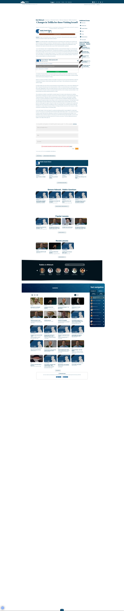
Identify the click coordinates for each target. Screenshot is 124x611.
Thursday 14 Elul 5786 (26, 4)
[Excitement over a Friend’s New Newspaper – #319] (42, 224)
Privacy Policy (48, 151)
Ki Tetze (50, 250)
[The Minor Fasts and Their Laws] (68, 224)
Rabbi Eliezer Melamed (65, 228)
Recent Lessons (62, 241)
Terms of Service (53, 151)
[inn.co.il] (92, 2)
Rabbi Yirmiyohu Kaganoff (52, 253)
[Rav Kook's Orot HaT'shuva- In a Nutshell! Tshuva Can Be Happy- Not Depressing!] (55, 224)
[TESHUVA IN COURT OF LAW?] (42, 249)
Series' (101, 291)
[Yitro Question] (68, 173)
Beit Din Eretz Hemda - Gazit (66, 253)
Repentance (51, 225)
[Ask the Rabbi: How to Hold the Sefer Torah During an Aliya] (77, 332)
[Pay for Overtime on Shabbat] (42, 173)
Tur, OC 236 (55, 91)
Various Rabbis (46, 338)
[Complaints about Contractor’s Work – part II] (68, 249)
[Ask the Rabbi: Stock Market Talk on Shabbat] (85, 53)
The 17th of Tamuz (65, 225)
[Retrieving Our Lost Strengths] (36, 304)
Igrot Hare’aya (38, 225)
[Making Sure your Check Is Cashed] (55, 173)
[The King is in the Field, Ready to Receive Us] (36, 361)
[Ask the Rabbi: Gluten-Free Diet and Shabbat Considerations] (85, 62)
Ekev (72, 348)
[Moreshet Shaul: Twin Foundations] (64, 362)
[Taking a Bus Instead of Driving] (36, 346)
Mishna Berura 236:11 (64, 111)
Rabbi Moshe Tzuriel (47, 321)
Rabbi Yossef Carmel (47, 351)
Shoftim (37, 250)
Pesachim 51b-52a (49, 76)
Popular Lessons (62, 216)
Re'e (58, 348)
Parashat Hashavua (61, 305)
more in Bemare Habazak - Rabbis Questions (84, 43)
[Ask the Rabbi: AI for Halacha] (77, 361)
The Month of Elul (61, 318)
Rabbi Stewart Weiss (61, 322)
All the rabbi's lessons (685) (62, 182)
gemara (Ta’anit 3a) (43, 86)
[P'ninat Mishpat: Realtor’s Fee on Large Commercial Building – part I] (77, 318)
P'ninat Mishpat (64, 250)
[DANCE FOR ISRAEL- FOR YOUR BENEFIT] (77, 347)
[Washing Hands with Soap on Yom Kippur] (81, 173)
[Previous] (37, 270)
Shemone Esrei (39, 155)
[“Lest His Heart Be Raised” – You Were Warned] (64, 304)
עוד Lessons (58, 370)
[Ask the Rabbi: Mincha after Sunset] (68, 198)
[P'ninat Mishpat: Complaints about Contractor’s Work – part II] (50, 362)
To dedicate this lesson (58, 34)
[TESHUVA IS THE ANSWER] (64, 318)
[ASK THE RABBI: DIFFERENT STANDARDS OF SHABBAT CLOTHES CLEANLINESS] (85, 48)
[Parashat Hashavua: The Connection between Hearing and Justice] (50, 346)
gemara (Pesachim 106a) (41, 97)
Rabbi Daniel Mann (84, 53)
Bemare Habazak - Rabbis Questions (50, 155)
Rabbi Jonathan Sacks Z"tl (75, 308)
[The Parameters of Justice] (77, 304)
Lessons (93, 291)
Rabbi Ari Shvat (38, 252)
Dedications (70, 2)
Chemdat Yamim (46, 333)
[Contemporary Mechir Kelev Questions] (55, 249)
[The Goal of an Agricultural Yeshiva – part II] (64, 332)
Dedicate (98, 4)
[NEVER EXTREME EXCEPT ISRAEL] (64, 347)
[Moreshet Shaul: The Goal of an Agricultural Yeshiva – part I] (50, 332)
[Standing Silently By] (50, 317)
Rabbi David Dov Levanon (34, 366)
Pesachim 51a (71, 51)
